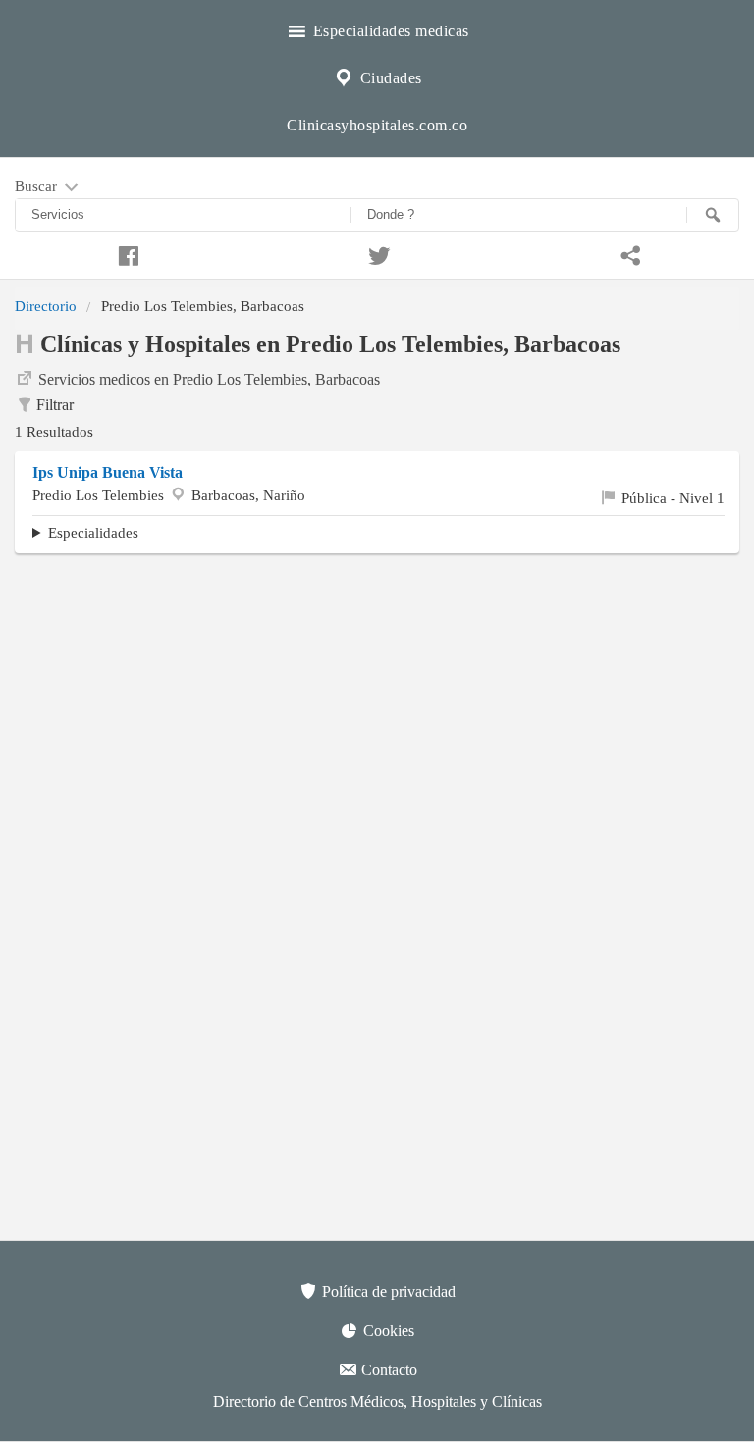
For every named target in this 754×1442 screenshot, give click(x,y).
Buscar (38, 186)
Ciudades (388, 78)
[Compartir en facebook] (125, 253)
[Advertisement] (377, 710)
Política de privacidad (387, 1291)
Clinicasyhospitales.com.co (377, 125)
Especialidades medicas (388, 31)
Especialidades (93, 532)
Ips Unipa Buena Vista (107, 472)
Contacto (387, 1370)
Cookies (386, 1330)
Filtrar (55, 404)
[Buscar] (712, 215)
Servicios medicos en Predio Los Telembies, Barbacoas (209, 379)
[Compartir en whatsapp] (628, 253)
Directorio (46, 305)
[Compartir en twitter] (377, 253)
